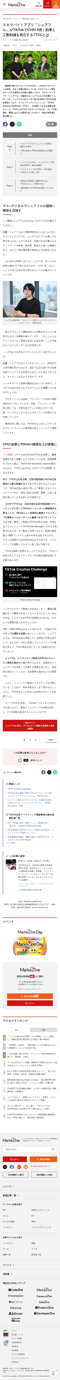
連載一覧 (7, 1254)
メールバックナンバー (31, 989)
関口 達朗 (22, 40)
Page (10, 167)
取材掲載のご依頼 (44, 1174)
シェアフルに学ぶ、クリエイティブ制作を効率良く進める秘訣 (37, 163)
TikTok (38, 45)
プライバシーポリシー (20, 1358)
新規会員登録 (31, 996)
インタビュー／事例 (26, 45)
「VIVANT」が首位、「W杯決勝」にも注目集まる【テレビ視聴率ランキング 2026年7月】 (32, 1046)
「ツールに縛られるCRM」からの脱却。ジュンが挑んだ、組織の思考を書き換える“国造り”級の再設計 (31, 1038)
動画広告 (6, 45)
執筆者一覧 (36, 1254)
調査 (33, 1243)
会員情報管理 (17, 1342)
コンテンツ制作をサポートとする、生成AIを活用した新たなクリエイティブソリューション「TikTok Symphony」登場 (30, 802)
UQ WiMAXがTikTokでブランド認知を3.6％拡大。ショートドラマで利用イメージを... (31, 831)
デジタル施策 (9, 1221)
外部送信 (15, 1362)
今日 (16, 1030)
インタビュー (9, 1243)
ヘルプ (14, 1330)
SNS (33, 1221)
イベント (7, 1264)
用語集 (6, 1273)
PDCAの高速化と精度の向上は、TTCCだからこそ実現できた (34, 182)
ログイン (31, 1003)
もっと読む (10, 842)
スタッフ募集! (17, 1338)
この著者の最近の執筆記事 (30, 889)
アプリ (15, 45)
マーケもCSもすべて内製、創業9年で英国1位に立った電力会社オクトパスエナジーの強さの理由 (32, 1064)
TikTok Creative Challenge (19, 788)
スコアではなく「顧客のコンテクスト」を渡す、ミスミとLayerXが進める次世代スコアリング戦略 (31, 1098)
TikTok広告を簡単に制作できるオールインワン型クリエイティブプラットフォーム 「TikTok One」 (30, 794)
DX (4, 1210)
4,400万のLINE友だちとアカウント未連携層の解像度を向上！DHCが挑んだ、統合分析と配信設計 (31, 1116)
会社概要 (15, 1350)
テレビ (6, 1215)
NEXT (51, 740)
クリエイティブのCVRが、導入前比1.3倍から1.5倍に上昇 (36, 170)
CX (32, 1215)
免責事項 (15, 1346)
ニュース (7, 1186)
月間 (43, 1030)
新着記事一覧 (9, 1195)
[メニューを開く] (4, 4)
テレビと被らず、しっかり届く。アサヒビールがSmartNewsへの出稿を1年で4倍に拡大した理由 (28, 1107)
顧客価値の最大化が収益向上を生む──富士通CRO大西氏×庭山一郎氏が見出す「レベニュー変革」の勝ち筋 (31, 1081)
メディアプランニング (41, 1227)
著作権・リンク (17, 1334)
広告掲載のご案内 (16, 1174)
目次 (30, 135)
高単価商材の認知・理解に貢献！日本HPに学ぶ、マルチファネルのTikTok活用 (30, 838)
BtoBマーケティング (40, 1210)
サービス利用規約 (18, 1354)
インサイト (8, 1227)
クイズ (34, 1248)
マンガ (6, 1248)
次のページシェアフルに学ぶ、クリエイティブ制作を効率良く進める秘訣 (30, 725)
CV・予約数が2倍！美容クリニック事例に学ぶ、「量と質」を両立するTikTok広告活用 (29, 824)
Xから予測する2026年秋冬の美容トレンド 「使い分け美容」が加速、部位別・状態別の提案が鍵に (31, 1072)
